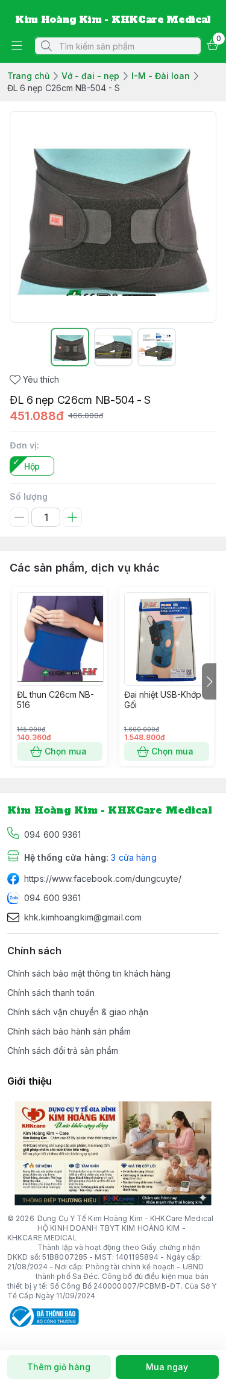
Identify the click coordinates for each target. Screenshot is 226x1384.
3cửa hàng (133, 857)
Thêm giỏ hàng (58, 1367)
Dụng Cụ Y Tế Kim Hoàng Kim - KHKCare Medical (125, 1218)
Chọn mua (66, 751)
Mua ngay (167, 1367)
